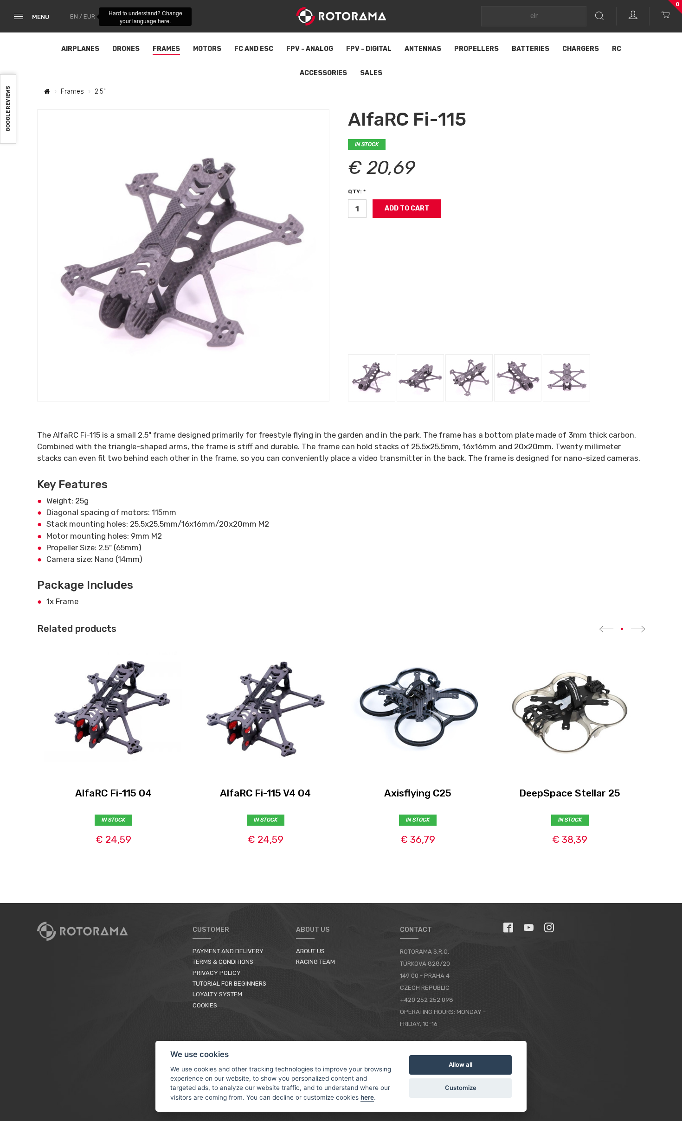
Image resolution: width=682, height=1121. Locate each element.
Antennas (423, 49)
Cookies (205, 1005)
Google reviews (8, 109)
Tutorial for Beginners (229, 983)
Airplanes (80, 49)
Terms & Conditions (223, 961)
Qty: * (357, 191)
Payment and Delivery (228, 951)
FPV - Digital (369, 49)
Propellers (476, 49)
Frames (166, 49)
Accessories (323, 73)
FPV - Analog (309, 49)
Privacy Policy (217, 972)
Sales (371, 73)
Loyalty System (217, 994)
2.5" (100, 92)
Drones (126, 49)
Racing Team (315, 961)
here (367, 1097)
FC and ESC (253, 49)
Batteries (530, 49)
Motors (207, 49)
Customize (460, 1087)
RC (616, 49)
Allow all (460, 1064)
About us (310, 951)
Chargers (580, 49)
